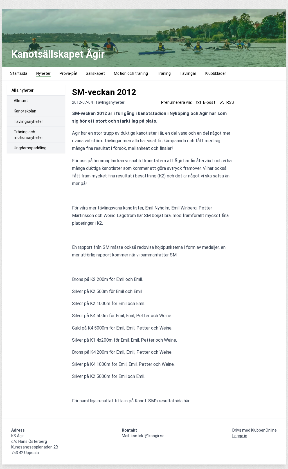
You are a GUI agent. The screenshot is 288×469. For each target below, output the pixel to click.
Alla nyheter (23, 90)
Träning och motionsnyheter (28, 135)
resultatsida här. (174, 400)
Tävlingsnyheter (28, 121)
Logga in (239, 436)
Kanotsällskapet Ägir (58, 54)
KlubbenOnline (264, 430)
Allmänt (21, 100)
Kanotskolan (25, 111)
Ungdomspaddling (30, 148)
